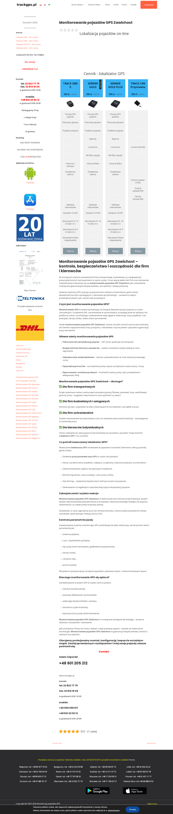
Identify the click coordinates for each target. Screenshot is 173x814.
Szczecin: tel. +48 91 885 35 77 (33, 781)
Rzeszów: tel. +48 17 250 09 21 (103, 776)
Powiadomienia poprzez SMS (27, 377)
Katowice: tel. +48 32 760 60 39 (33, 771)
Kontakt (134, 5)
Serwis (18, 360)
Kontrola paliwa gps (23, 349)
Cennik (115, 5)
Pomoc (124, 5)
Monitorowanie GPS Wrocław (27, 395)
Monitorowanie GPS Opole (26, 424)
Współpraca (20, 363)
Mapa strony (152, 804)
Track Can (20, 345)
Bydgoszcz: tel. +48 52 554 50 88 (68, 767)
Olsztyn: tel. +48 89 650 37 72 (33, 776)
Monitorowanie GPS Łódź (25, 409)
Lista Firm (19, 370)
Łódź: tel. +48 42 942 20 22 (138, 767)
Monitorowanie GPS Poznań (27, 388)
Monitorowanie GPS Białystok (27, 417)
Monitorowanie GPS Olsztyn (26, 427)
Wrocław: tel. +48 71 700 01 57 (103, 781)
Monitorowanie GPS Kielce (26, 431)
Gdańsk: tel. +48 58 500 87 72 (103, 767)
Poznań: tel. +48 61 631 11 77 (138, 776)
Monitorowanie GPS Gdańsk (26, 406)
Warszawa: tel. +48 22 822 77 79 (68, 781)
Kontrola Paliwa (94, 5)
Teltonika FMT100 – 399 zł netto (28, 44)
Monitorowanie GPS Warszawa (28, 384)
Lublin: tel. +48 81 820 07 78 (138, 771)
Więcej (70, 251)
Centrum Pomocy (22, 353)
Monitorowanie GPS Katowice (27, 434)
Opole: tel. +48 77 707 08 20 (68, 776)
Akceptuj (132, 809)
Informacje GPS (22, 356)
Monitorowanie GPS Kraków (26, 391)
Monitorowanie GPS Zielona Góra (29, 413)
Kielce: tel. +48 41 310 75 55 (68, 771)
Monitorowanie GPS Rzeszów (27, 399)
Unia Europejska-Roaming (26, 381)
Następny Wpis (152, 743)
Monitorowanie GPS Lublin (26, 402)
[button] (149, 5)
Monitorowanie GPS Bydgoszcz (28, 438)
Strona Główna (77, 5)
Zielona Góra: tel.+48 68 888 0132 (138, 781)
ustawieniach (113, 810)
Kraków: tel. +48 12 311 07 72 (103, 771)
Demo (107, 5)
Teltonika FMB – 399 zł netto (27, 37)
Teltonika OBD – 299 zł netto (27, 48)
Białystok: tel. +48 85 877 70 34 (33, 767)
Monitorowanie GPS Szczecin (27, 420)
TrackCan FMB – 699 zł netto (27, 41)
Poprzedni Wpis (56, 743)
